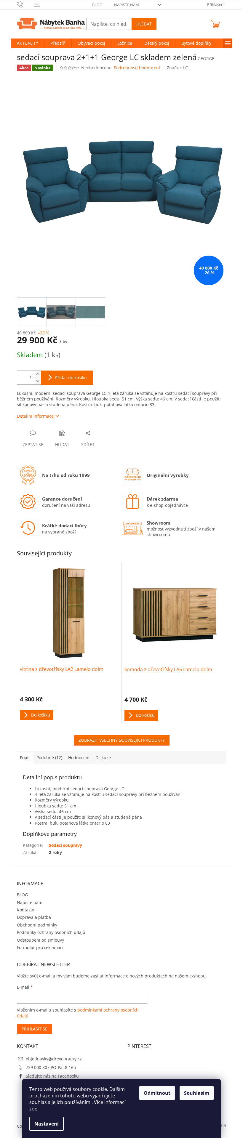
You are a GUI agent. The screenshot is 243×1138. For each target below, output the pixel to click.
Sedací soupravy (65, 845)
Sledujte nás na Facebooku (52, 1076)
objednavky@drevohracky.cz (54, 1059)
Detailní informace (35, 416)
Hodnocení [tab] (78, 757)
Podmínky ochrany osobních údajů (51, 932)
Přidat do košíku (71, 377)
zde (33, 1108)
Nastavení (46, 1124)
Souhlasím (196, 1093)
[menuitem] (27, 43)
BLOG (97, 4)
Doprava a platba (34, 917)
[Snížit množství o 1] (38, 381)
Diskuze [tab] (103, 757)
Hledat (144, 24)
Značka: (177, 67)
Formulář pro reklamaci (40, 947)
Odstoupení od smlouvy (40, 940)
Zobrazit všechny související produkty (122, 740)
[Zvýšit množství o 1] (38, 374)
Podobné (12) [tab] (49, 757)
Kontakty (25, 910)
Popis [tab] (25, 757)
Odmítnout (157, 1093)
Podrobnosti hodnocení (137, 67)
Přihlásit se (34, 1029)
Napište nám (126, 4)
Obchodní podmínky (37, 925)
